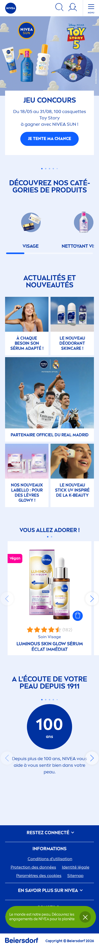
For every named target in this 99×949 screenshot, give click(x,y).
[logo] (10, 8)
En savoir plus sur (48, 897)
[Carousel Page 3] (49, 175)
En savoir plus (49, 145)
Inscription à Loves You (49, 931)
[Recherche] (59, 8)
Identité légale (75, 874)
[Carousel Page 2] (51, 544)
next (91, 605)
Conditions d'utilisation (50, 865)
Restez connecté (48, 840)
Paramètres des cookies (38, 882)
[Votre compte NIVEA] (73, 8)
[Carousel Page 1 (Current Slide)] (47, 544)
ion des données (33, 874)
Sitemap (75, 882)
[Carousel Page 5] (57, 175)
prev (7, 605)
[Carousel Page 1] (42, 175)
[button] (78, 623)
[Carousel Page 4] (53, 175)
